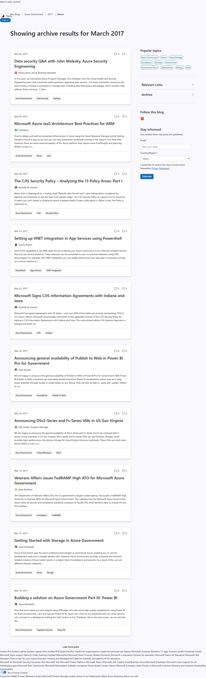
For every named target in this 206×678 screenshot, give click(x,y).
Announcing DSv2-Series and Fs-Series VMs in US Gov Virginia (68, 420)
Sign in (5, 20)
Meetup (179, 67)
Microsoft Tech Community (31, 665)
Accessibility (200, 665)
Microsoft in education (122, 654)
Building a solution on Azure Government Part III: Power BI (65, 597)
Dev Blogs (15, 14)
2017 (50, 14)
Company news (133, 665)
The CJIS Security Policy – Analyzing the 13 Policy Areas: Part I (68, 180)
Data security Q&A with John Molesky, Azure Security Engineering (61, 63)
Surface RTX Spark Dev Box (61, 651)
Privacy (56, 676)
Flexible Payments (101, 654)
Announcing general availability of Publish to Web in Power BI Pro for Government (68, 360)
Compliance (146, 62)
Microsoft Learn (174, 662)
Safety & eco (107, 676)
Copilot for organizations (87, 651)
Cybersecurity (167, 67)
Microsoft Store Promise (80, 654)
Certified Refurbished (57, 654)
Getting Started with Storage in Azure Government (59, 540)
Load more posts (70, 646)
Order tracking (39, 654)
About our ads (131, 676)
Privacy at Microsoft (151, 665)
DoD (188, 67)
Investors (166, 665)
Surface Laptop (19, 651)
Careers (105, 665)
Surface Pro (5, 651)
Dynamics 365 (38, 662)
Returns (28, 654)
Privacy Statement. (161, 168)
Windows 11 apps (159, 651)
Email (143, 140)
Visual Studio (94, 665)
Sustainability (6, 669)
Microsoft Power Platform (72, 662)
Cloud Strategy (176, 57)
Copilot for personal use (111, 651)
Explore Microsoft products (137, 651)
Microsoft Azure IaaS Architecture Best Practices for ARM (64, 123)
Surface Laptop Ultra (37, 651)
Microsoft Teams (94, 662)
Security (158, 62)
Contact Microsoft (43, 676)
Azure (163, 57)
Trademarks (94, 676)
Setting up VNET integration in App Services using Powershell (68, 238)
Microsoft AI (6, 662)
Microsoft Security (21, 662)
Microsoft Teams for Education (170, 654)
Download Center (193, 651)
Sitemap (29, 676)
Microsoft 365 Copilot (113, 662)
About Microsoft (117, 665)
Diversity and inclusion (183, 665)
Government (171, 62)
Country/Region (149, 152)
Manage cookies (68, 676)
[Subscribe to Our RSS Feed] (142, 119)
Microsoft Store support (11, 654)
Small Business (132, 662)
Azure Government (34, 14)
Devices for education (143, 654)
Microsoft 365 (53, 662)
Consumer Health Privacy (12, 676)
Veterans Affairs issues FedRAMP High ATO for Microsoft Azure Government (69, 480)
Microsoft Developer (156, 662)
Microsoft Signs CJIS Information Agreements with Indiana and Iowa (69, 298)
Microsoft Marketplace (56, 665)
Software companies (77, 665)
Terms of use (82, 676)
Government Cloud (149, 67)
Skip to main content (10, 1)
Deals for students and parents (88, 658)
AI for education (112, 658)
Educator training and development (55, 658)
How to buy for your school (23, 658)
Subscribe (147, 176)
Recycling (118, 676)
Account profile (176, 651)
